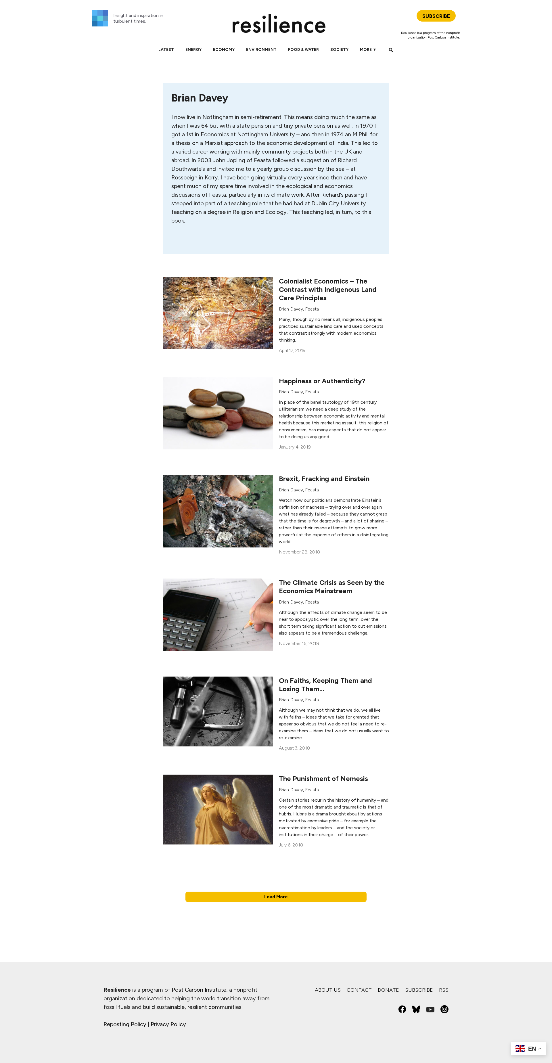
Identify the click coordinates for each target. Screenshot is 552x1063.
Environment (261, 49)
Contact (359, 990)
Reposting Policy (124, 1024)
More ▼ (368, 49)
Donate (388, 990)
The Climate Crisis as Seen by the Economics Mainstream (332, 586)
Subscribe (419, 990)
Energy (193, 49)
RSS (443, 990)
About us (328, 990)
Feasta (312, 309)
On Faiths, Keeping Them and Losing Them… (325, 684)
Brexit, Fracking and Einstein (324, 478)
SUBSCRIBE (436, 16)
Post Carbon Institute (443, 37)
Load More (276, 896)
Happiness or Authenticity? (322, 381)
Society (339, 49)
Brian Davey (291, 309)
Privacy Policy (168, 1024)
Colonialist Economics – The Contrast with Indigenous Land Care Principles (328, 289)
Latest (166, 49)
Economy (224, 49)
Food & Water (303, 49)
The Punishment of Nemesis (323, 778)
